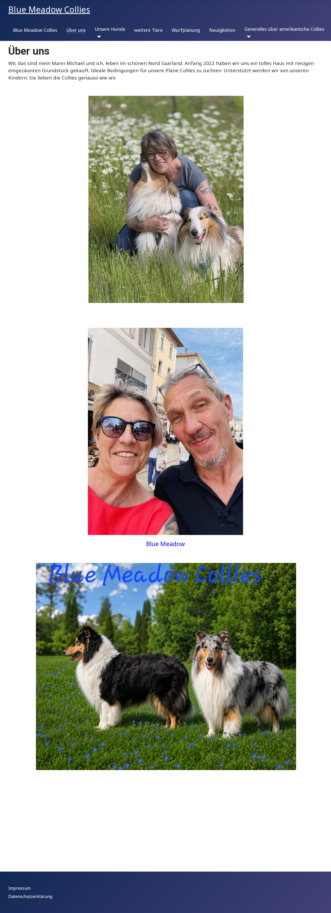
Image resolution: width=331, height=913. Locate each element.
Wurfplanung (186, 30)
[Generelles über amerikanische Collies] (247, 36)
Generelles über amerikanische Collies (284, 29)
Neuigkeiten (222, 30)
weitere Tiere (148, 30)
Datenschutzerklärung (30, 896)
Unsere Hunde (110, 29)
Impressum (19, 888)
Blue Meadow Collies (35, 30)
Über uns (76, 30)
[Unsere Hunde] (98, 36)
